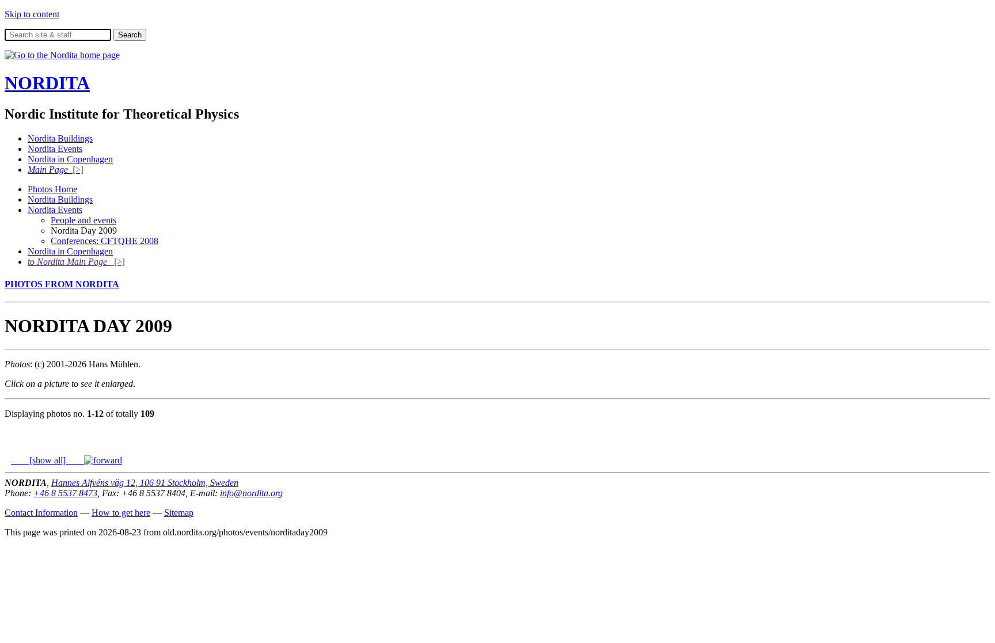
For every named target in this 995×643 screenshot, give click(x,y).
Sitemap (178, 513)
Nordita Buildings (60, 138)
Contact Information (41, 513)
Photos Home (52, 189)
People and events (83, 220)
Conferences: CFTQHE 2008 (104, 241)
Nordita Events (55, 149)
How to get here (121, 513)
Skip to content (32, 14)
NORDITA (47, 83)
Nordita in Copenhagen (70, 159)
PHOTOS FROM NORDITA (62, 284)
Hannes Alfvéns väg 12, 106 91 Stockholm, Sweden (144, 483)
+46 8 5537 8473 (65, 493)
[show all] (47, 460)
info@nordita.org (251, 493)
